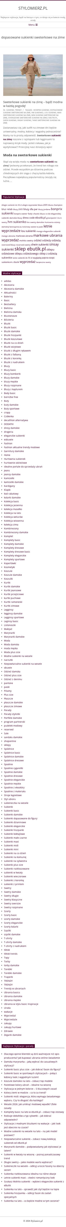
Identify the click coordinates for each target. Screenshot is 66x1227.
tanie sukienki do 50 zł (22, 258)
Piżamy (8, 690)
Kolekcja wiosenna (14, 520)
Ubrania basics (12, 992)
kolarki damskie (12, 497)
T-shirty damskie (13, 942)
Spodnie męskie (12, 783)
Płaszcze (8, 698)
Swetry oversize (12, 903)
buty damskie (11, 404)
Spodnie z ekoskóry (14, 787)
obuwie (8, 667)
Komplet (8, 536)
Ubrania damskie (13, 996)
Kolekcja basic (11, 501)
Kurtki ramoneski (13, 601)
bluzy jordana (44, 209)
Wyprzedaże (10, 1019)
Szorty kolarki (11, 926)
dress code (29, 217)
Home (7, 455)
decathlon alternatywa (16, 420)
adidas (7, 281)
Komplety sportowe (14, 559)
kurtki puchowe (12, 598)
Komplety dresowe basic (17, 551)
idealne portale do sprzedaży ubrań (23, 466)
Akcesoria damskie (14, 288)
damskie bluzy (15, 218)
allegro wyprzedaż (29, 205)
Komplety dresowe (14, 547)
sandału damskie (13, 737)
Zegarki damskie (12, 1034)
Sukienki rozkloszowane (16, 868)
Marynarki (9, 632)
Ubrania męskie (12, 1000)
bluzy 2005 (18, 209)
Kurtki (7, 582)
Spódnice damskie (14, 756)
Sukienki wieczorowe (15, 876)
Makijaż (8, 628)
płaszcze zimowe (13, 706)
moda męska (11, 648)
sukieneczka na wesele (16, 802)
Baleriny (8, 296)
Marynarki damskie (14, 636)
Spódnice (9, 748)
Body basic (10, 393)
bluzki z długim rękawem (17, 350)
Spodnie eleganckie (14, 779)
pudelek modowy (13, 725)
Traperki (8, 976)
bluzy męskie (11, 381)
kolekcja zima (11, 524)
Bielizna (8, 308)
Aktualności (10, 292)
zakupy (8, 1023)
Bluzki (7, 323)
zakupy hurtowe (12, 1027)
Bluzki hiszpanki (12, 335)
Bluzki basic (10, 327)
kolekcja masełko (13, 509)
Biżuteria (9, 319)
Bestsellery (10, 304)
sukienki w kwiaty (13, 872)
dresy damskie (12, 427)
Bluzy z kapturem (13, 389)
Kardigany (9, 485)
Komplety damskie (14, 543)
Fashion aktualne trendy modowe (22, 447)
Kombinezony (11, 528)
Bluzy (7, 366)
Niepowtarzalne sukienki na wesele (23, 663)
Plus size (8, 694)
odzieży (46, 240)
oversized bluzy (8, 244)
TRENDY (18, 110)
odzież (37, 240)
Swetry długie (11, 895)
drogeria (8, 431)
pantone (8, 683)
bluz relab (7, 209)
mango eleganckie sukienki (49, 231)
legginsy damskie (13, 613)
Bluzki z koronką (12, 358)
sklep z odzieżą (48, 253)
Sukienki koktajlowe (14, 833)
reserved (8, 729)
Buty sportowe (11, 408)
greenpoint (51, 218)
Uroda (7, 1007)
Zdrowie (8, 1031)
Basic (7, 300)
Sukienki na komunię (15, 857)
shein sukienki (9, 120)
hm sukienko (37, 112)
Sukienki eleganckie (14, 826)
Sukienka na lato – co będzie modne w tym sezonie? (31, 1200)
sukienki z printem (14, 884)
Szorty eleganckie (13, 922)
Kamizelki (9, 478)
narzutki (8, 659)
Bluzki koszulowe (13, 339)
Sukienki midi (11, 845)
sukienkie (7, 257)
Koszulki (8, 578)
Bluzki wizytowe (12, 346)
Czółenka (9, 416)
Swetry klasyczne (13, 899)
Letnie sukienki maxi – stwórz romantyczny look (29, 1177)
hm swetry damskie (35, 222)
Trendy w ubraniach (15, 988)
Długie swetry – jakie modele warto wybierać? (28, 1162)
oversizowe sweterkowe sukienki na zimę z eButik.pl (32, 117)
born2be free (11, 397)
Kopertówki (10, 563)
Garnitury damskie (14, 451)
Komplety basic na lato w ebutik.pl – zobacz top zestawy (34, 1111)
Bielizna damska (12, 311)
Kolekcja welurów (13, 516)
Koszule (8, 571)
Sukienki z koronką (14, 880)
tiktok (7, 949)
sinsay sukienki (24, 120)
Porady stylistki (12, 714)
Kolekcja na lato (12, 513)
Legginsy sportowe (14, 617)
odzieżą (56, 240)
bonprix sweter (20, 213)
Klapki (7, 489)
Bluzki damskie (12, 331)
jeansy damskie (12, 474)
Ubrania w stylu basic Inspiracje (21, 1004)
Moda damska (11, 644)
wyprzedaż (27, 262)
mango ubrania (8, 236)
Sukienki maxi (11, 841)
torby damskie (11, 965)
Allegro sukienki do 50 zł (12, 205)
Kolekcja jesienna (13, 505)
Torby (7, 961)
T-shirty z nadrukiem (15, 946)
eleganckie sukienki (14, 435)
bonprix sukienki (41, 110)
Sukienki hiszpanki (14, 830)
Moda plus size (12, 652)
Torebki (8, 969)
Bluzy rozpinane (12, 385)
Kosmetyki (9, 567)
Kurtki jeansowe (12, 590)
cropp (7, 412)
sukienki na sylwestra (15, 860)
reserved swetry (23, 244)
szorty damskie (12, 918)
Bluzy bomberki (12, 373)
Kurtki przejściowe (14, 594)
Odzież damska (12, 671)
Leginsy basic (11, 621)
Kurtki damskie (12, 586)
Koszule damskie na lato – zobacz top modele (28, 1081)
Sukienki (10, 110)
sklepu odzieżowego (27, 253)
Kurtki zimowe (11, 605)
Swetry (7, 888)
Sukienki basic (11, 810)
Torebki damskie (13, 973)
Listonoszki (10, 625)
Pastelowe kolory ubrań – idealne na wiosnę (27, 1084)
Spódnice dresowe (14, 760)
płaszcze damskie (13, 702)
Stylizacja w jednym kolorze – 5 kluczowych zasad (30, 1088)
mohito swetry (26, 240)
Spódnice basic (12, 752)
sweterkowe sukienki (42, 161)
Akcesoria (9, 284)
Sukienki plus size (13, 864)
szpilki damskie (12, 934)
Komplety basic (12, 540)
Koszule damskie (13, 574)
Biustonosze (10, 315)
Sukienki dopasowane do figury (20, 818)
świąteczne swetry (43, 262)
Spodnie (8, 764)
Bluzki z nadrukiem (14, 362)
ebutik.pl (40, 217)
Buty (6, 400)
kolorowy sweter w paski (32, 227)
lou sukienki (50, 112)
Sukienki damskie (13, 814)
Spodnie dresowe (13, 775)
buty (30, 213)
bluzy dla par (30, 209)
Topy (6, 957)
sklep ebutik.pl (30, 248)
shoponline (10, 741)
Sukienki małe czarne (15, 837)
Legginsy (8, 609)
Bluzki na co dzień (13, 342)
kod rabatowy (11, 493)
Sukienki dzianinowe (15, 822)
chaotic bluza (39, 213)
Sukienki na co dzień (15, 853)
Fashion (8, 443)
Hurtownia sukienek (14, 458)
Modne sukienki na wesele (18, 656)
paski (7, 686)
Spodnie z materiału (15, 791)
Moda (7, 640)
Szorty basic (10, 915)
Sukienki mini (11, 849)
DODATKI (9, 424)
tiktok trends (10, 953)
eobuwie (8, 439)
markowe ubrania (24, 235)
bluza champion (55, 205)
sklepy (7, 744)
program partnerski (14, 721)
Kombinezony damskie (16, 532)
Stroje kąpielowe (13, 795)
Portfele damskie (13, 717)
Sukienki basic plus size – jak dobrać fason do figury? (32, 1069)
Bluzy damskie (11, 377)
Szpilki (7, 930)
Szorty (7, 911)
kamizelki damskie (14, 482)
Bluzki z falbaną (12, 354)
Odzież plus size (12, 675)
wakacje (8, 1011)
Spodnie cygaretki (13, 768)
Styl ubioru (10, 799)
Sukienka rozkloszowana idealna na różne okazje (30, 1173)
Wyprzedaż (10, 1015)
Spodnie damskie (13, 772)
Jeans (7, 470)
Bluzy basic (10, 369)
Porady (7, 710)
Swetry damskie (12, 891)
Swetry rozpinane (13, 907)
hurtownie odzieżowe (15, 462)
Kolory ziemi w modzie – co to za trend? (25, 1092)
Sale (6, 733)
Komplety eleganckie (15, 555)
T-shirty (8, 938)
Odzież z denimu (13, 679)
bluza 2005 (43, 205)
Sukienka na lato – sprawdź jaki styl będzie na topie (31, 1189)
